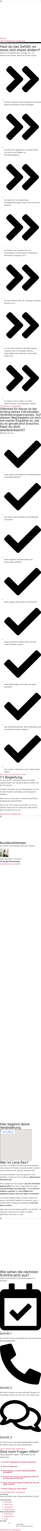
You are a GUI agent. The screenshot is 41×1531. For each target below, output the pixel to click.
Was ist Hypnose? (10, 1466)
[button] (20, 1462)
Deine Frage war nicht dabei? (15, 1489)
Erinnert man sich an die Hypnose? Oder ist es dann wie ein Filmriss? (21, 1477)
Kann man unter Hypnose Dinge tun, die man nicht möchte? (21, 1483)
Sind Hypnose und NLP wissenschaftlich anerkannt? (19, 1471)
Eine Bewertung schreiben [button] (10, 864)
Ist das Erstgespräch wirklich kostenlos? (19, 1462)
